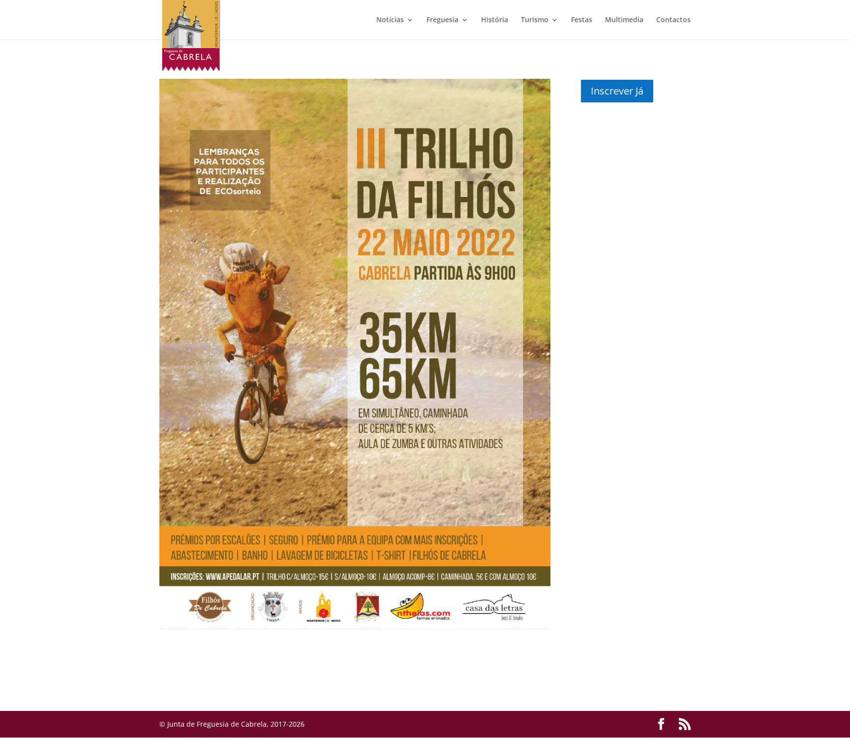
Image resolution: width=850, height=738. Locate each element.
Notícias (390, 20)
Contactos (673, 20)
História (494, 20)
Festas (581, 20)
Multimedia (624, 20)
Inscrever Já (617, 90)
